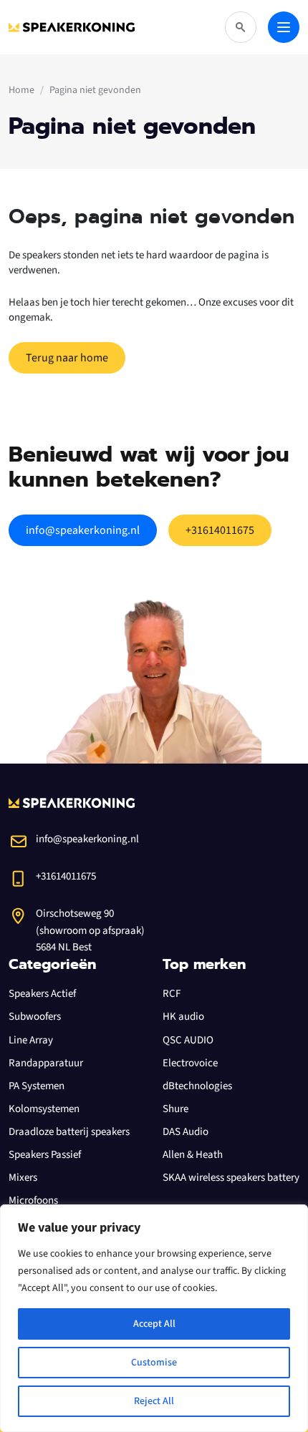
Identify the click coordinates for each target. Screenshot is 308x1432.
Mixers (23, 1177)
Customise (154, 1362)
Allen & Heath (193, 1154)
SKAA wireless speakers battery (231, 1177)
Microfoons (33, 1200)
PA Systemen (36, 1086)
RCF (172, 993)
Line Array (31, 1040)
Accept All (154, 1324)
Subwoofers (35, 1016)
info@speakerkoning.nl (83, 530)
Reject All (154, 1401)
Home (21, 90)
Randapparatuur (46, 1063)
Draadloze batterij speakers (69, 1131)
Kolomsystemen (44, 1108)
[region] (154, 1318)
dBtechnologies (197, 1086)
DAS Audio (185, 1131)
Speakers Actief (42, 993)
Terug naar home (67, 358)
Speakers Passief (45, 1154)
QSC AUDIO (188, 1040)
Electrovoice (190, 1063)
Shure (175, 1108)
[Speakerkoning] (72, 27)
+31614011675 (220, 530)
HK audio (183, 1016)
